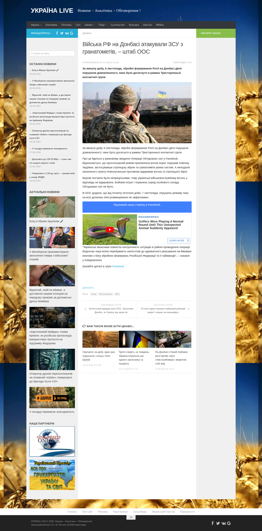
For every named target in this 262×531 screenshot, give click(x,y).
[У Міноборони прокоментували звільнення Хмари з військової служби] (52, 237)
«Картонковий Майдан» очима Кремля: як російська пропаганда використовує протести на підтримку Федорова (51, 116)
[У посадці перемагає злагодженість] (52, 397)
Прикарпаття (187, 511)
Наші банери (120, 511)
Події (101, 25)
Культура (134, 25)
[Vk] (67, 33)
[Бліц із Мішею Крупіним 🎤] (52, 207)
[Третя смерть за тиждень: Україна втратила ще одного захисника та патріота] (137, 339)
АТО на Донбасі (105, 294)
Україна (35, 25)
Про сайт (87, 511)
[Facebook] (57, 33)
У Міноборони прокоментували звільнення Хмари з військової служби (49, 255)
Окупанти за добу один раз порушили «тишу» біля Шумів (98, 356)
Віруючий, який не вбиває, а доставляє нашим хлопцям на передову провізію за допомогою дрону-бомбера (50, 99)
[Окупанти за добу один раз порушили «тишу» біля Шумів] (100, 339)
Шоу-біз (147, 25)
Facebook (118, 266)
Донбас (87, 33)
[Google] (71, 33)
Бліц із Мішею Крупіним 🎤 (45, 70)
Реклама (103, 511)
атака (93, 294)
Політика (66, 25)
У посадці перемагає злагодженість (49, 148)
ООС (117, 294)
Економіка (51, 25)
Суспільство (118, 25)
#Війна (160, 25)
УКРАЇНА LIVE (52, 10)
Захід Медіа (139, 511)
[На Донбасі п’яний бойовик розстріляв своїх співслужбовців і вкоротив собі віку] (173, 339)
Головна (72, 511)
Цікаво (88, 25)
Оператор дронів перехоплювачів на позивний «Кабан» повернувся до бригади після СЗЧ (50, 134)
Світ (78, 25)
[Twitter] (62, 33)
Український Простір (163, 511)
